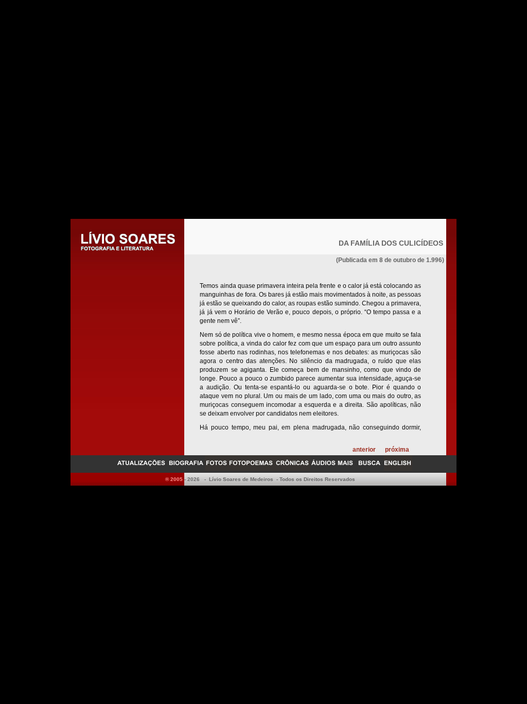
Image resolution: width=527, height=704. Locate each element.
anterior (364, 449)
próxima (397, 449)
